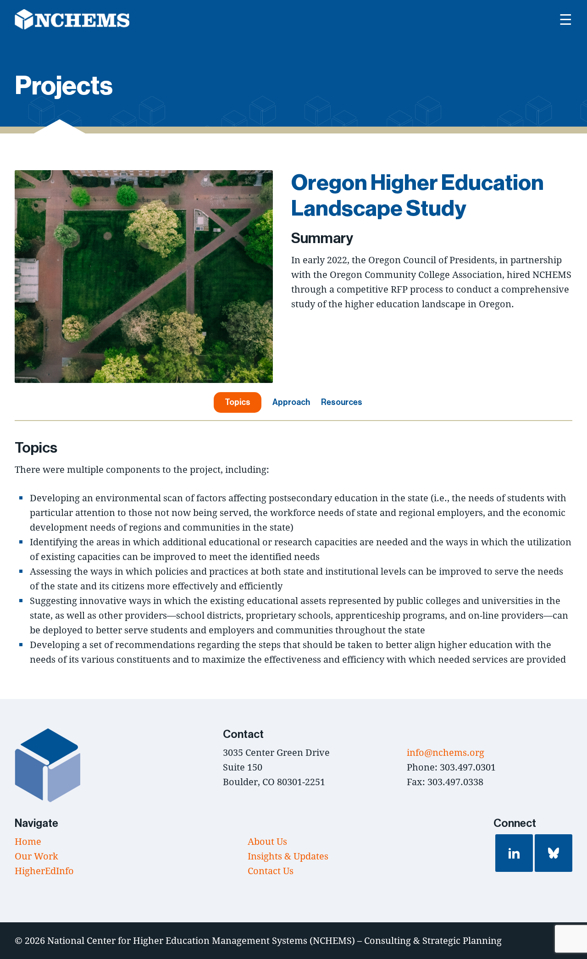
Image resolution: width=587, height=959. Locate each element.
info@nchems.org (445, 752)
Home (28, 841)
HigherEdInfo (44, 871)
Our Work (36, 856)
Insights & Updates (288, 856)
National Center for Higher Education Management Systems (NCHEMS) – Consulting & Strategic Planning (274, 940)
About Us (267, 841)
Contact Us (271, 871)
